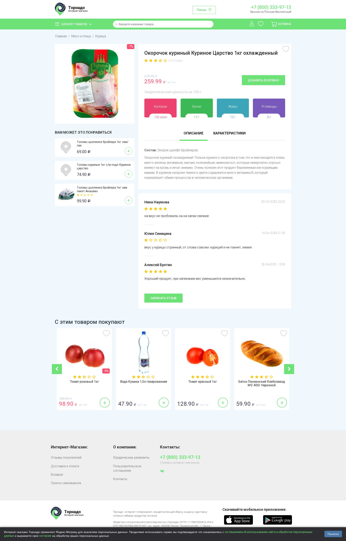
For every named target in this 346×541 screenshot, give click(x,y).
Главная (61, 36)
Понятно (333, 534)
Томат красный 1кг (202, 382)
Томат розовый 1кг (84, 382)
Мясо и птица (81, 36)
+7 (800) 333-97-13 (271, 7)
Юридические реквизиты (131, 457)
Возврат (57, 474)
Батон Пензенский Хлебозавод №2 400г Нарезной (261, 383)
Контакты (120, 479)
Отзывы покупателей (66, 457)
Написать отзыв (163, 298)
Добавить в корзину (263, 80)
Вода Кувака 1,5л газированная (143, 382)
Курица (100, 36)
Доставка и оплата (65, 466)
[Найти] (116, 24)
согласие (45, 535)
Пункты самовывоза (66, 483)
